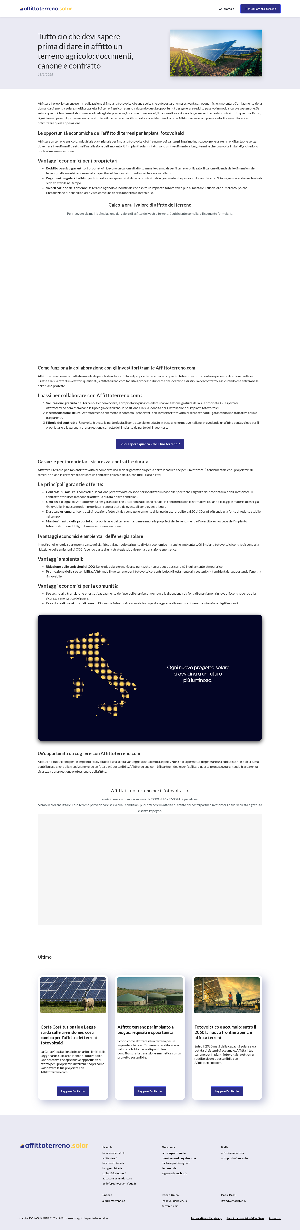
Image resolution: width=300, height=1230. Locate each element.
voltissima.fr (110, 1158)
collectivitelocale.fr (114, 1173)
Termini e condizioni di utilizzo (245, 1218)
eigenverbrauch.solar (175, 1173)
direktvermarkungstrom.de (179, 1158)
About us (275, 1218)
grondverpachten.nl (233, 1200)
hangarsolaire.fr (112, 1168)
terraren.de (169, 1168)
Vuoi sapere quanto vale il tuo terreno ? (150, 444)
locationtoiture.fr (113, 1163)
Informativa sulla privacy (206, 1218)
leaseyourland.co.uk (174, 1200)
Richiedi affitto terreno (260, 8)
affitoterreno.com (232, 1153)
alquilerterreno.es (113, 1200)
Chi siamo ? (226, 8)
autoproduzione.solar (234, 1158)
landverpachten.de (174, 1153)
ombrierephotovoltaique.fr (119, 1183)
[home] (47, 9)
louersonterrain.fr (113, 1153)
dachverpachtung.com (176, 1163)
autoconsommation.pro (117, 1178)
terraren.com (170, 1206)
